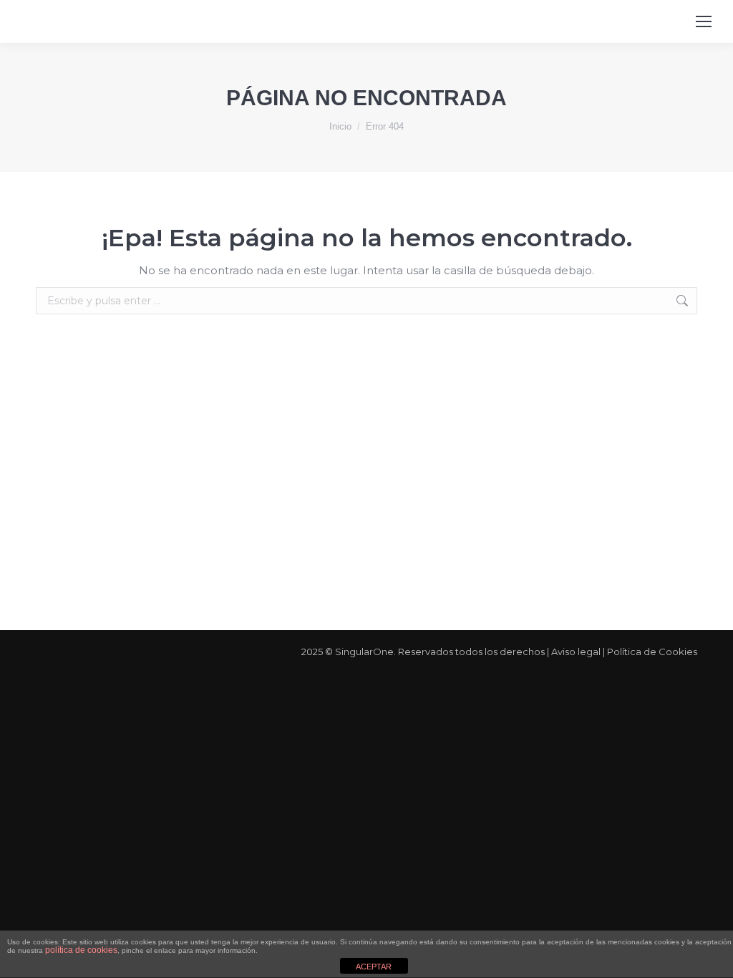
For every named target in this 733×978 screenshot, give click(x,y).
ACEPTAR (374, 966)
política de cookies (81, 950)
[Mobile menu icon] (704, 21)
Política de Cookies (652, 651)
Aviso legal (576, 651)
